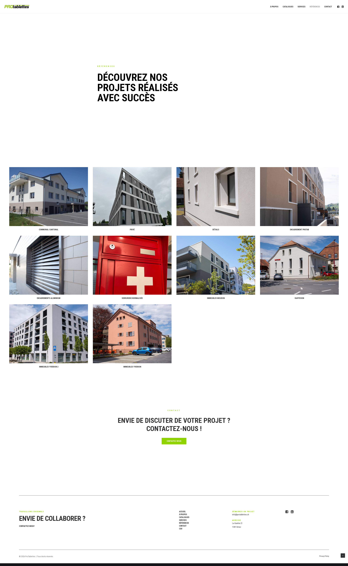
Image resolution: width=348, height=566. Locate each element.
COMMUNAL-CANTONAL (48, 229)
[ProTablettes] (16, 6)
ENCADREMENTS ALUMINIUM (48, 298)
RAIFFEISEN (299, 298)
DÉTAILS (215, 229)
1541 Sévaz (236, 527)
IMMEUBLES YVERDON (132, 367)
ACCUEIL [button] (182, 511)
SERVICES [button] (183, 520)
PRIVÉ (132, 229)
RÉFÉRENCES (315, 7)
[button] (338, 6)
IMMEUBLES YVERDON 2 (48, 367)
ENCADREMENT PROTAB (299, 229)
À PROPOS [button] (183, 514)
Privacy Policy (324, 556)
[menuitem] (274, 6)
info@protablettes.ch (240, 514)
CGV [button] (180, 529)
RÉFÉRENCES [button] (184, 523)
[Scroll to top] (343, 555)
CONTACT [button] (183, 526)
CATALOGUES (288, 7)
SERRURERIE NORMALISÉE (132, 298)
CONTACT (328, 7)
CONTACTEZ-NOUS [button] (174, 441)
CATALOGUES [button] (184, 517)
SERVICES (301, 7)
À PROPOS (274, 7)
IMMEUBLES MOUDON (216, 298)
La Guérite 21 (237, 523)
